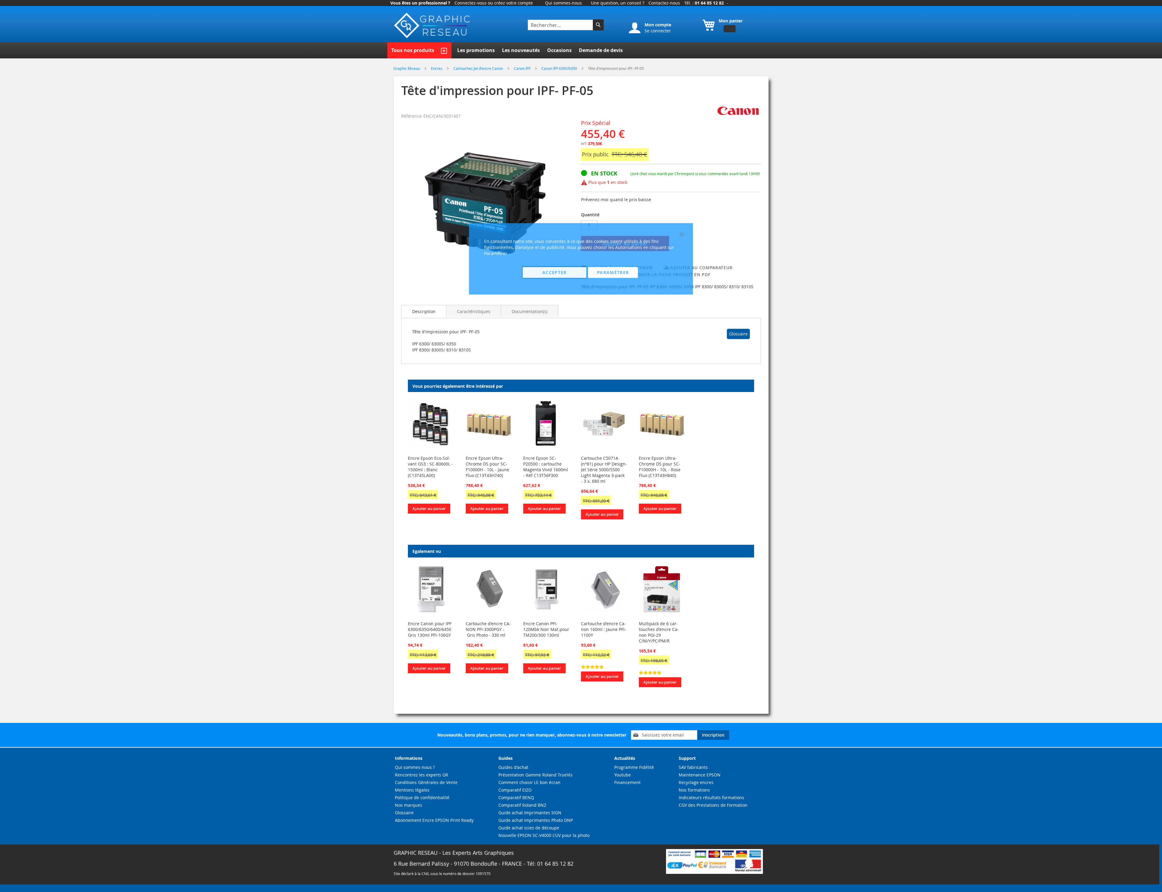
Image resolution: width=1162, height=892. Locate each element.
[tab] (423, 311)
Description (423, 311)
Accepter (554, 272)
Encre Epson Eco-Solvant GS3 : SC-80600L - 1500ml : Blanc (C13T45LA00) (430, 466)
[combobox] (561, 25)
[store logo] (432, 25)
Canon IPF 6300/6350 (559, 68)
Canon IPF (522, 68)
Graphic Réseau (407, 68)
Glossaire (738, 334)
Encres (437, 68)
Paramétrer (613, 272)
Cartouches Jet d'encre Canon (478, 68)
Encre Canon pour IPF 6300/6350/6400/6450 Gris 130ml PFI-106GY (429, 629)
